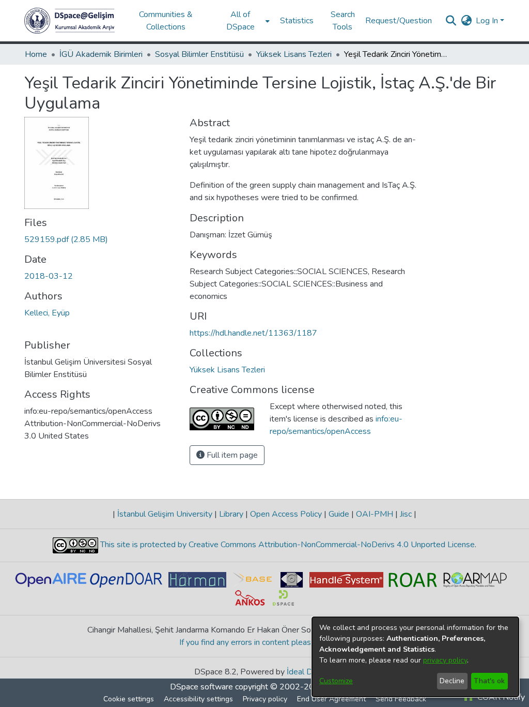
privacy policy (445, 660)
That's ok (489, 681)
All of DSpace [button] (240, 21)
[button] (69, 21)
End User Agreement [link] (331, 699)
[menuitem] (243, 20)
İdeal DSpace (311, 672)
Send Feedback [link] (401, 699)
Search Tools (343, 21)
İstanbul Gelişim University (164, 514)
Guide (338, 514)
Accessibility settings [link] (198, 699)
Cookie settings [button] (128, 699)
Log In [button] (488, 20)
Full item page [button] (231, 455)
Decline (452, 681)
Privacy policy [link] (265, 699)
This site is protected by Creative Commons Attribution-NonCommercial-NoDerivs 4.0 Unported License (286, 544)
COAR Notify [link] (500, 697)
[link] (66, 239)
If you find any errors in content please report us (264, 642)
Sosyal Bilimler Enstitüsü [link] (199, 54)
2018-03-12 (48, 276)
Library (231, 514)
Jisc (406, 514)
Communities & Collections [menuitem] (166, 21)
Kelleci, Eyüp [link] (47, 313)
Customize (336, 681)
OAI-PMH (374, 514)
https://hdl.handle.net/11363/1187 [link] (253, 333)
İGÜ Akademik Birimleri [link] (101, 54)
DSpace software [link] (201, 687)
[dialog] (415, 657)
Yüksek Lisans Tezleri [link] (294, 54)
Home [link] (36, 54)
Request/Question (398, 20)
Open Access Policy (286, 514)
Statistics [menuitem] (297, 20)
